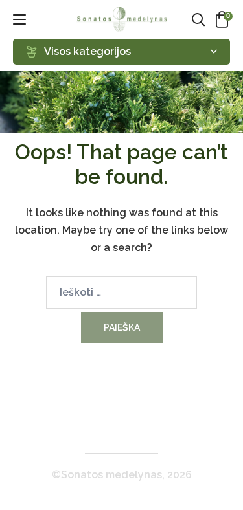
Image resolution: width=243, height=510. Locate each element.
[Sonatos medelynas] (121, 19)
